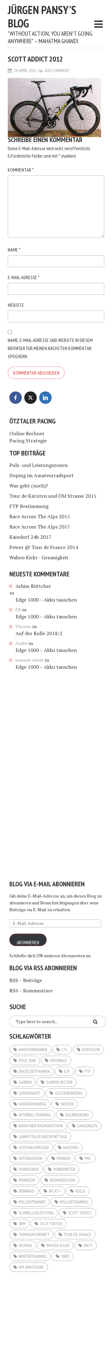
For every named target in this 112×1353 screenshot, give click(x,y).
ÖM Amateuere (31, 1267)
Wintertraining (33, 1256)
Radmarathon (62, 1180)
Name (14, 250)
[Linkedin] (45, 397)
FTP (87, 1071)
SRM (22, 1223)
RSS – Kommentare (31, 990)
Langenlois (87, 1126)
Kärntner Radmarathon (41, 1126)
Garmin (25, 1082)
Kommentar (21, 170)
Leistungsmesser (34, 1147)
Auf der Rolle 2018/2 (39, 633)
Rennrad (27, 1191)
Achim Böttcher (33, 586)
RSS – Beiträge (25, 980)
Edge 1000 (27, 1060)
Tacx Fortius (51, 1223)
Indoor (67, 1104)
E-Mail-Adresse (24, 277)
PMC (88, 1158)
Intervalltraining (35, 1115)
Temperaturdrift (34, 1234)
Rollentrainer (32, 1202)
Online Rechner (26, 433)
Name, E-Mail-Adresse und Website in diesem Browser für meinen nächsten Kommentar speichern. (50, 348)
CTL (65, 1049)
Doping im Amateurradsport (41, 475)
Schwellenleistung (36, 1213)
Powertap (27, 1180)
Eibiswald (58, 1060)
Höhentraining (32, 1104)
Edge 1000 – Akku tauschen (46, 599)
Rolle (80, 1191)
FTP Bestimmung (29, 506)
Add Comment (56, 70)
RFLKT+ (55, 1191)
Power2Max (29, 1169)
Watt (88, 1245)
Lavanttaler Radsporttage (43, 1136)
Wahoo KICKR (57, 1245)
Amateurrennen (33, 1049)
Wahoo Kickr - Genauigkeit (38, 557)
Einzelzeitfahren (34, 1071)
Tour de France (77, 1234)
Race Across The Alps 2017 (39, 526)
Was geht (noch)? (28, 485)
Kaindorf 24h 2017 (30, 536)
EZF (67, 1071)
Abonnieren (28, 942)
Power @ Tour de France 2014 (43, 547)
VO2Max (25, 1245)
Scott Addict (80, 1213)
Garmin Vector (59, 1082)
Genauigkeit (29, 1093)
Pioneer (63, 1158)
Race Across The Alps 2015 (39, 516)
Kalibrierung (77, 1115)
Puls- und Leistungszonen (38, 465)
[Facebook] (15, 397)
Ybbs (65, 1256)
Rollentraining (74, 1202)
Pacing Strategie (28, 440)
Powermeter (64, 1169)
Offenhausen (30, 1158)
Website (16, 305)
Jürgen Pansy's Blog (42, 16)
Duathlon (91, 1049)
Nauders (70, 1147)
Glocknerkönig (69, 1093)
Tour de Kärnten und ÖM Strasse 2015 (52, 495)
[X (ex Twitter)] (30, 397)
